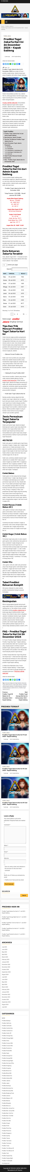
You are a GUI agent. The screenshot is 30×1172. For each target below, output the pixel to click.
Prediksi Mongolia (6, 1103)
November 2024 (6, 967)
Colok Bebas (10, 148)
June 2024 (4, 979)
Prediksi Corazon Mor (7, 1045)
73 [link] (23, 314)
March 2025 (5, 957)
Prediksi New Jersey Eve (8, 1108)
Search (6, 891)
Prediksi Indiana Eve (7, 1075)
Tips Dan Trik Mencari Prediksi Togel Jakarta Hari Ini (14, 140)
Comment (7, 825)
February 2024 (5, 989)
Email (6, 852)
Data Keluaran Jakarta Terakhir (13, 137)
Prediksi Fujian (5, 1053)
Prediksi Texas (5, 1145)
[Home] (3, 22)
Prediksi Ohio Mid (6, 1120)
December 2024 (6, 964)
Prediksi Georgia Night (7, 1060)
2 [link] (14, 314)
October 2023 (5, 999)
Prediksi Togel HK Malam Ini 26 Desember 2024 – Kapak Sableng (7, 696)
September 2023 (6, 1002)
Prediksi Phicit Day (6, 1128)
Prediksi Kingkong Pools (8, 1093)
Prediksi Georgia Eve (7, 1055)
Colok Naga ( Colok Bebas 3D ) (14, 152)
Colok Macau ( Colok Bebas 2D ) (14, 150)
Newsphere (11, 1170)
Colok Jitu (9, 154)
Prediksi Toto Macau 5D (8, 1150)
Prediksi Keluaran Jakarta (20, 686)
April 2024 (4, 984)
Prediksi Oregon (6, 1123)
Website (6, 858)
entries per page (13, 265)
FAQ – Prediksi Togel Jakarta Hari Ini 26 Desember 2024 (15, 160)
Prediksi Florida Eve (7, 1048)
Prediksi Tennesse (6, 1143)
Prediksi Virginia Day (7, 1155)
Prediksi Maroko (6, 1100)
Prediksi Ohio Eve (6, 1118)
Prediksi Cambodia (6, 1025)
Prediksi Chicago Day (7, 1035)
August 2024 (5, 974)
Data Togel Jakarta (17, 684)
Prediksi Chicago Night (7, 1038)
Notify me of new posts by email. (14, 880)
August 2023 (5, 1004)
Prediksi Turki (5, 1153)
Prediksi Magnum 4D (7, 1098)
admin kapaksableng (16, 56)
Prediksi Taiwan (6, 1138)
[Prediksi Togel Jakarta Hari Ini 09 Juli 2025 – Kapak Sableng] (15, 787)
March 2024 (5, 987)
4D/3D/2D (9, 146)
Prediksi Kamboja (6, 1085)
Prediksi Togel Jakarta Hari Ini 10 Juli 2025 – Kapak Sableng (14, 769)
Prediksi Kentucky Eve (7, 1088)
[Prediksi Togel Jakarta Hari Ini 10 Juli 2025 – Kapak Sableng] (15, 753)
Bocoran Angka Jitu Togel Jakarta (13, 683)
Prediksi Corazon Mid (7, 1043)
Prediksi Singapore (6, 1133)
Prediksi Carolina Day (7, 1028)
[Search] (28, 21)
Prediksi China (5, 1040)
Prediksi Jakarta (7, 36)
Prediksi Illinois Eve (6, 1070)
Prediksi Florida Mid (7, 1050)
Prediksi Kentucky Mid (7, 1090)
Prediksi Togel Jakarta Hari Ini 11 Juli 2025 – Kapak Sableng (14, 735)
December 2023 (6, 994)
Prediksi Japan (5, 1083)
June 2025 (4, 949)
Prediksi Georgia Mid (7, 1058)
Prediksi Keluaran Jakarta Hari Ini (10, 687)
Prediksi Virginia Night (7, 1158)
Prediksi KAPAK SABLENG (9, 103)
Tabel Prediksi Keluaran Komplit (13, 156)
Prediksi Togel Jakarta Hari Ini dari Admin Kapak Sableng (14, 134)
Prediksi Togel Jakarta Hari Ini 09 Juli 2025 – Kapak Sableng (14, 803)
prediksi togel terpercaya (9, 380)
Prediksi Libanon (6, 1095)
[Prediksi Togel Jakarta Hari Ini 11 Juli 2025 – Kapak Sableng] (15, 719)
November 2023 (6, 997)
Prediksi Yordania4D (7, 1160)
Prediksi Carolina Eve (7, 1030)
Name (6, 845)
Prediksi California (6, 1023)
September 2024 (6, 972)
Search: (9, 269)
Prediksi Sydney (6, 1135)
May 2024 (4, 982)
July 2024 (4, 977)
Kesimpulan (8, 158)
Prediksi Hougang (6, 1068)
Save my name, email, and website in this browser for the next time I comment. (15, 868)
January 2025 (5, 962)
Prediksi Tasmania (6, 1140)
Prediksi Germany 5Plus (8, 1063)
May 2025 (4, 952)
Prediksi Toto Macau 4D (8, 1148)
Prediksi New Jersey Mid (8, 1110)
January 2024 (5, 992)
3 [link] (17, 314)
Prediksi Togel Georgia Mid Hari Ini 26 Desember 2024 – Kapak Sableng (21, 696)
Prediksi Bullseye (6, 1020)
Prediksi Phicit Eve (6, 1130)
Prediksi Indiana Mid (7, 1078)
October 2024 (5, 969)
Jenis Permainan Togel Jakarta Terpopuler (13, 144)
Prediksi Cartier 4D (6, 1033)
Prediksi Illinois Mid (6, 1073)
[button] (6, 274)
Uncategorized (5, 1163)
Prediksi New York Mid (7, 1115)
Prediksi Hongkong (6, 1065)
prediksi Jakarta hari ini (19, 610)
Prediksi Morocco (6, 1105)
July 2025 (4, 947)
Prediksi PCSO (5, 1125)
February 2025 (5, 959)
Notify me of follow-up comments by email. (14, 876)
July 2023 (4, 1007)
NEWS (3, 1018)
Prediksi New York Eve (7, 1113)
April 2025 (4, 954)
